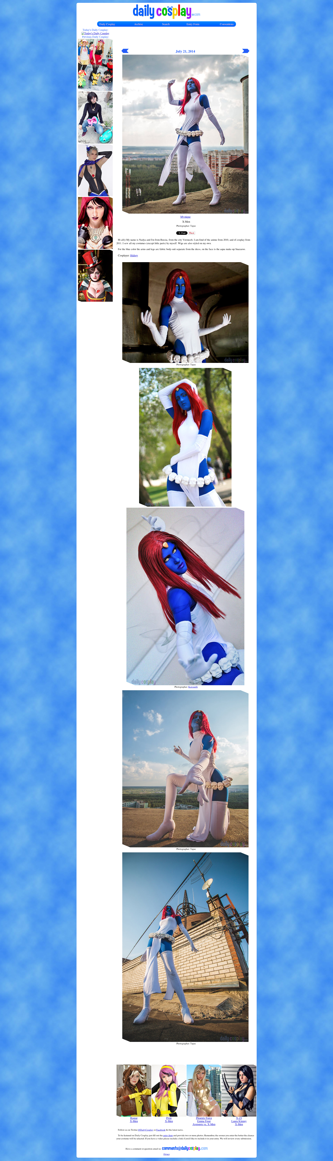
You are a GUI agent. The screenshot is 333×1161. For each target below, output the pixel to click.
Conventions (227, 24)
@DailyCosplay (145, 1129)
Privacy (167, 1154)
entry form (168, 1135)
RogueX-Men (134, 1120)
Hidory (134, 255)
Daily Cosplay (107, 24)
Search (166, 24)
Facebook (160, 1129)
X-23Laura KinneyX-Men (239, 1121)
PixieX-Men (169, 1120)
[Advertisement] (185, 39)
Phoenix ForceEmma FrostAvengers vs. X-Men (204, 1121)
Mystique (185, 216)
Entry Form (193, 24)
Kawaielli (193, 686)
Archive (138, 24)
